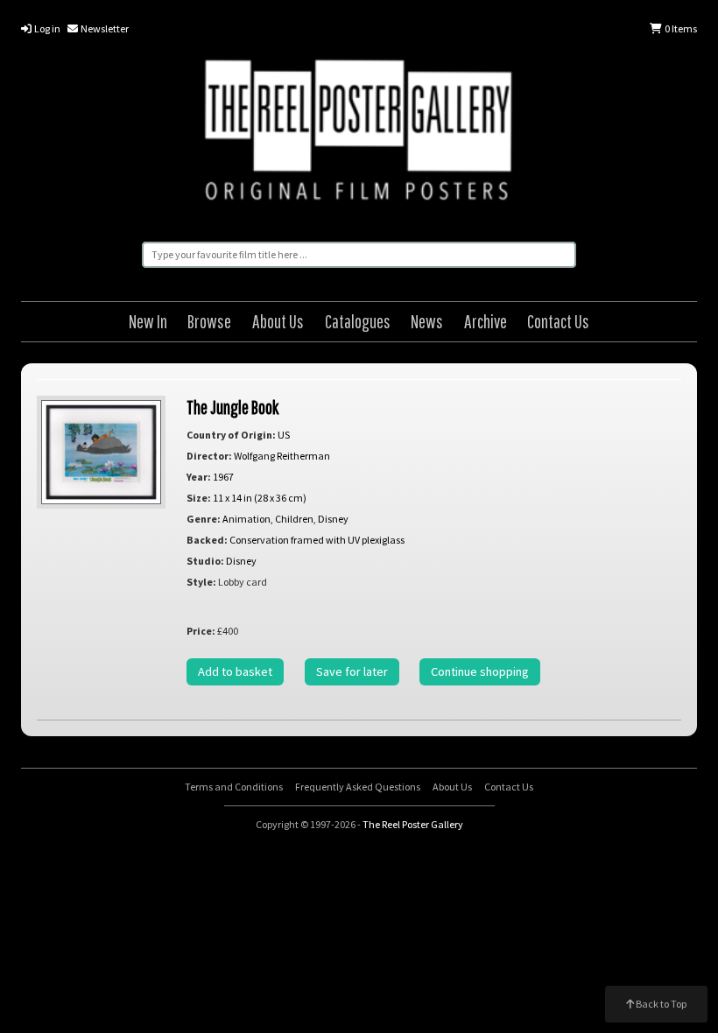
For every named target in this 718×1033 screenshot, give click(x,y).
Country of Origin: (231, 434)
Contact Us (558, 321)
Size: (199, 497)
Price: (201, 630)
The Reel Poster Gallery (359, 133)
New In (148, 321)
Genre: (204, 518)
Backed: (207, 539)
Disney (333, 518)
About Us (278, 321)
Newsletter (104, 28)
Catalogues (358, 321)
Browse (209, 321)
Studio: (205, 560)
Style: (201, 581)
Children (294, 518)
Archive (485, 321)
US (284, 434)
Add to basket (235, 671)
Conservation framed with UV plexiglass (317, 539)
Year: (199, 476)
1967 (223, 476)
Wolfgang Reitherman (282, 455)
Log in (46, 28)
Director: (209, 455)
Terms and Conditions (234, 786)
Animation (246, 518)
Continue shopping (480, 671)
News (427, 321)
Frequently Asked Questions (357, 786)
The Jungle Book (232, 407)
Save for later (352, 671)
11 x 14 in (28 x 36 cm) (259, 497)
